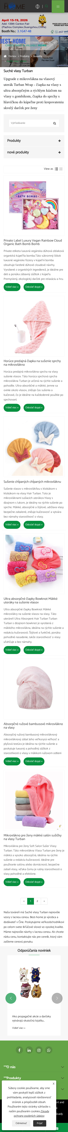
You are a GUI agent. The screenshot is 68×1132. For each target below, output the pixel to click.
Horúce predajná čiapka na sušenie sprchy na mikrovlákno (32, 363)
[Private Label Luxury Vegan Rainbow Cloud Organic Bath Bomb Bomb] (34, 205)
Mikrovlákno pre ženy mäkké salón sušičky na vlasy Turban (32, 837)
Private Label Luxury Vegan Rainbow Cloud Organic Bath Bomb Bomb (33, 242)
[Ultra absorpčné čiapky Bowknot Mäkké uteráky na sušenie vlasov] (34, 563)
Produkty (24, 56)
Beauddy (37, 56)
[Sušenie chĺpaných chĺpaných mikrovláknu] (34, 446)
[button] (10, 998)
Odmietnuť (21, 1123)
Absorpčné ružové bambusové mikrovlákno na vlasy (33, 726)
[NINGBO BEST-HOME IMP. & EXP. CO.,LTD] (14, 6)
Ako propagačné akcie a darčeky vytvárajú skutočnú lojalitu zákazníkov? (31, 1019)
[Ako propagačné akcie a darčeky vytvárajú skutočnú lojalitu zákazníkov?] (34, 982)
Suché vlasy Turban (17, 61)
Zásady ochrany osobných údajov (31, 1114)
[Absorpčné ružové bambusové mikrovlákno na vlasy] (34, 689)
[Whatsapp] (48, 1050)
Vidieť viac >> (12, 287)
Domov (12, 56)
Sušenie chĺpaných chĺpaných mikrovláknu (32, 482)
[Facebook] (19, 1050)
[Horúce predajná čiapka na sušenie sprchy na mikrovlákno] (34, 326)
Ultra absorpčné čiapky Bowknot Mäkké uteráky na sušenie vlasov (30, 600)
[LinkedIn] (29, 1050)
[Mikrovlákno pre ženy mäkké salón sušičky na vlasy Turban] (34, 800)
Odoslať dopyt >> (34, 287)
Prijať (40, 1123)
